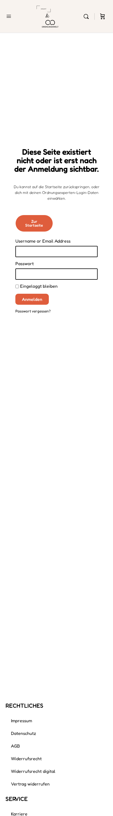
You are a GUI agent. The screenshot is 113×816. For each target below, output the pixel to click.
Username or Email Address (42, 241)
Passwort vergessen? (33, 311)
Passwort (24, 263)
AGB (15, 746)
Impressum (21, 720)
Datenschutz (23, 733)
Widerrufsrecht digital (33, 771)
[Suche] (87, 16)
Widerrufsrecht (26, 758)
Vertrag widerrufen (30, 784)
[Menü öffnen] (8, 16)
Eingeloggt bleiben (38, 286)
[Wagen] (102, 16)
